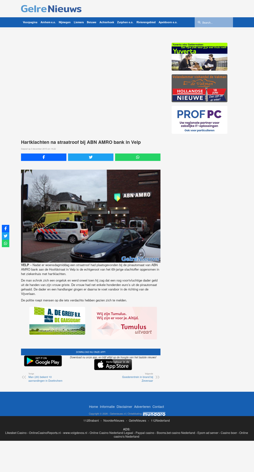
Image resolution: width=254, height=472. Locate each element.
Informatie (107, 406)
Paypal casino (145, 433)
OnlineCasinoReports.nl (45, 433)
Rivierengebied (146, 22)
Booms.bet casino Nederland (176, 433)
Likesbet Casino (16, 433)
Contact (158, 406)
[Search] (199, 22)
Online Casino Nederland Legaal (111, 433)
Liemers (79, 22)
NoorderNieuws (113, 420)
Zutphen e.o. (125, 22)
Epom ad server (207, 433)
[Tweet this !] (90, 157)
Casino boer (229, 433)
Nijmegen (65, 22)
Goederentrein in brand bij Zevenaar (137, 377)
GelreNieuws (137, 420)
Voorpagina (30, 22)
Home (93, 406)
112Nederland (160, 420)
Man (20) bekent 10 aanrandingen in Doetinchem (45, 377)
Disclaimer (124, 406)
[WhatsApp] (137, 157)
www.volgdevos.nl (75, 433)
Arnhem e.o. (48, 22)
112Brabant (91, 420)
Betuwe (91, 22)
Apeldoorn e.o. (168, 22)
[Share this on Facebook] (43, 157)
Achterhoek (106, 22)
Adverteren (142, 406)
